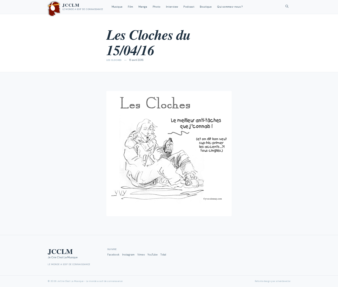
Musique (117, 6)
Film (130, 6)
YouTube (152, 254)
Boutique (206, 6)
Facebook (113, 254)
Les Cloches (114, 60)
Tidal (163, 254)
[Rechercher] (287, 7)
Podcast (188, 6)
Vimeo (141, 254)
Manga (142, 6)
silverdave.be (283, 281)
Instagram (128, 254)
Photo (157, 6)
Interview (172, 6)
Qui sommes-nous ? (230, 6)
